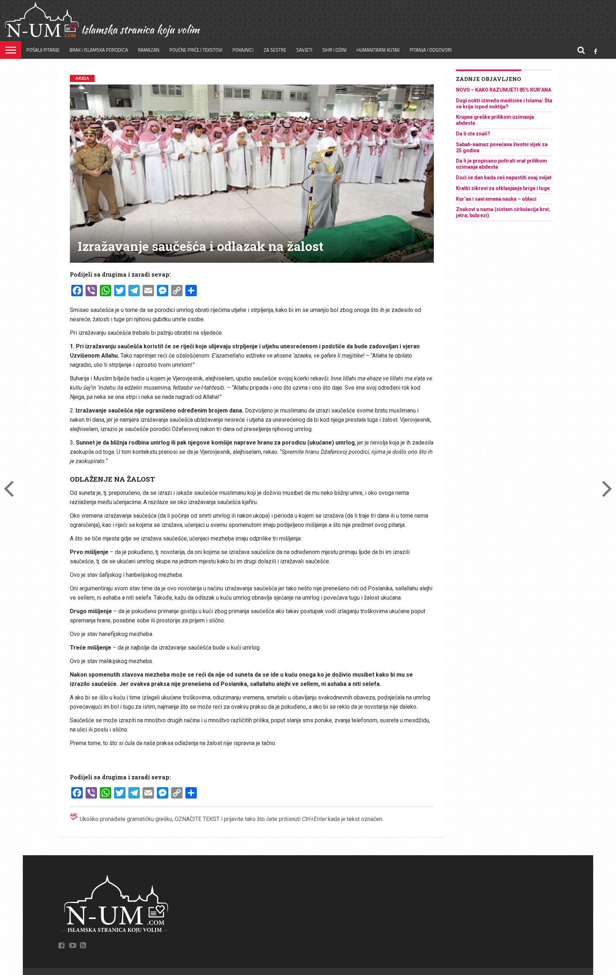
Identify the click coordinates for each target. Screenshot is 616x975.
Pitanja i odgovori (431, 49)
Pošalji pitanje (43, 49)
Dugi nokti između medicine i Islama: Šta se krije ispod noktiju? (504, 103)
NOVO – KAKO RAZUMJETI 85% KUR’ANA (503, 90)
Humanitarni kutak (378, 49)
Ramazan (148, 49)
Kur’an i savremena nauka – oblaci (496, 199)
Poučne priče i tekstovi (195, 49)
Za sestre (274, 49)
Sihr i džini (334, 49)
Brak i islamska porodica (99, 49)
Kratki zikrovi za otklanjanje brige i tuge (503, 188)
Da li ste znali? (473, 134)
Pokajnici (242, 49)
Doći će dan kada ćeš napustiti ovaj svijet (503, 177)
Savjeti (304, 49)
